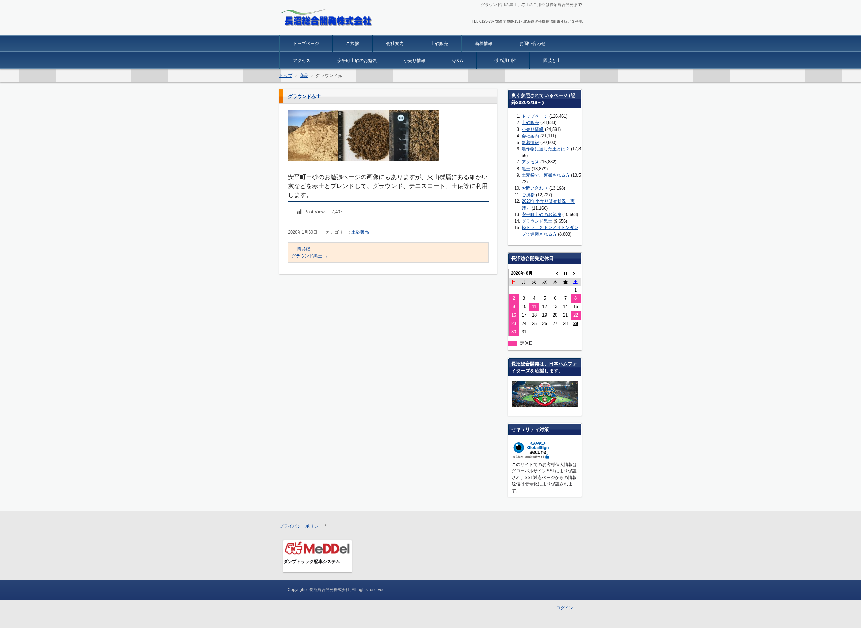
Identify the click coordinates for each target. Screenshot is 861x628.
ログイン (564, 608)
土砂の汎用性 (503, 60)
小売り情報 (414, 60)
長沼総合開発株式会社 (310, 31)
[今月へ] (565, 273)
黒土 (526, 168)
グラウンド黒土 (310, 255)
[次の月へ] (576, 273)
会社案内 (395, 43)
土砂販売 (439, 43)
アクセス (301, 60)
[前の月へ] (555, 273)
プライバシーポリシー (301, 526)
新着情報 (483, 43)
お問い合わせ (532, 43)
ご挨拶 (352, 43)
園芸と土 (552, 60)
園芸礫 (301, 249)
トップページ (306, 43)
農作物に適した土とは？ (546, 148)
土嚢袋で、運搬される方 (546, 175)
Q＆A (457, 60)
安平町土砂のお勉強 (357, 60)
